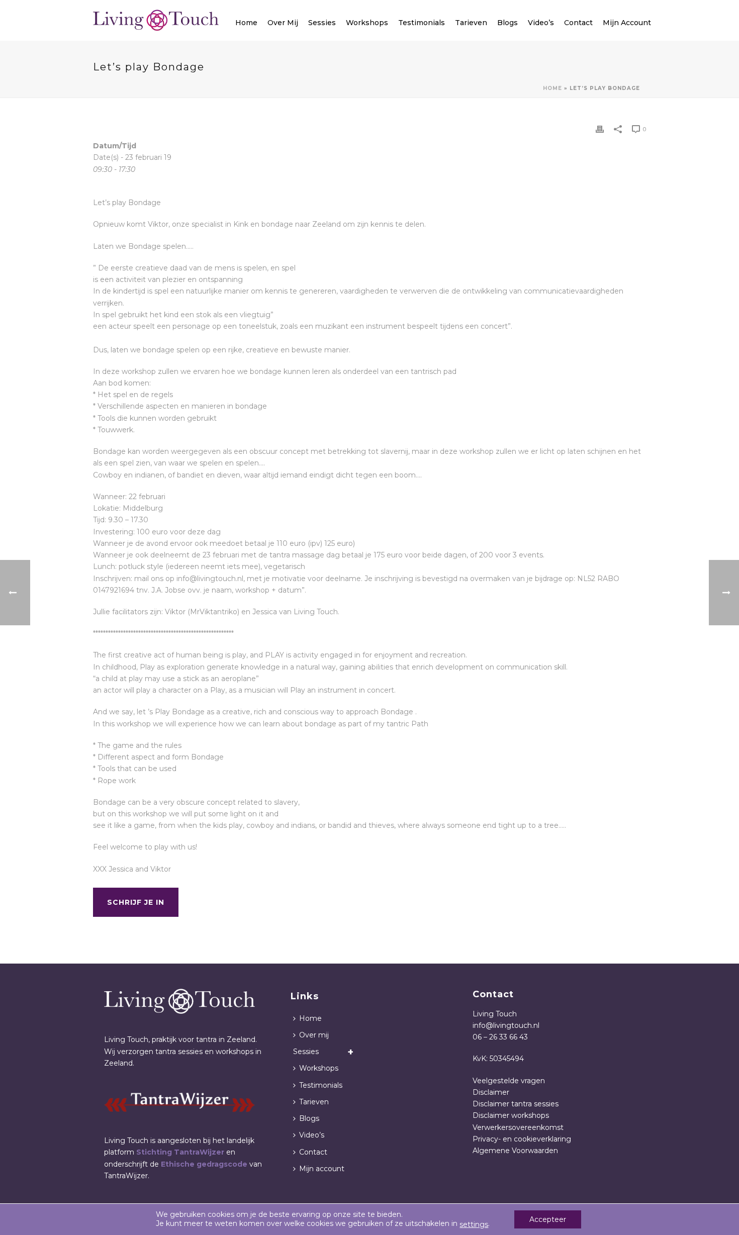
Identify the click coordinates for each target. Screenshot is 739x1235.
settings (473, 1224)
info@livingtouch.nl (506, 1025)
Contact (578, 22)
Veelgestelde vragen (509, 1080)
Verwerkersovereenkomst (518, 1127)
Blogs (507, 22)
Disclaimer (491, 1092)
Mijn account (627, 22)
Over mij (282, 22)
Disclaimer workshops (511, 1115)
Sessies (322, 22)
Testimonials (421, 22)
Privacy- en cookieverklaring (522, 1139)
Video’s (541, 22)
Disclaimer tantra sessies (516, 1103)
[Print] (600, 129)
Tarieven (471, 22)
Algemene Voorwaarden (515, 1150)
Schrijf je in (135, 902)
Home (246, 22)
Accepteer (547, 1219)
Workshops (367, 22)
